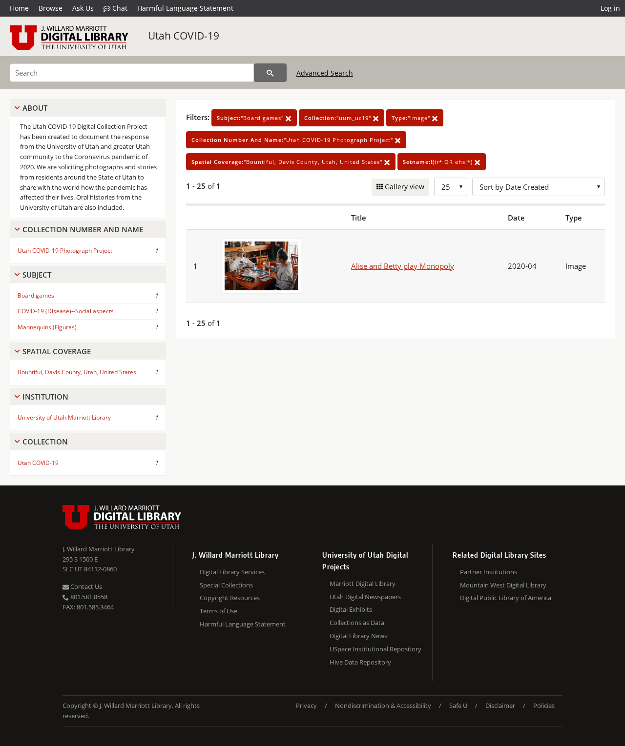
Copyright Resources (230, 597)
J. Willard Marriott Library (98, 548)
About (34, 108)
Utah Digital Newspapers (365, 596)
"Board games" (251, 117)
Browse (50, 8)
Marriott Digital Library (363, 583)
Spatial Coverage (56, 351)
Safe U (458, 705)
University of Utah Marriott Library (64, 417)
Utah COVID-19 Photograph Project (65, 250)
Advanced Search (324, 73)
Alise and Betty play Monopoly (402, 266)
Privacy (306, 705)
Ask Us (83, 8)
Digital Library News (358, 635)
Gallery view (403, 186)
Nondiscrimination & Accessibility (383, 705)
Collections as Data (357, 622)
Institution (45, 397)
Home (19, 8)
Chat (118, 8)
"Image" (412, 117)
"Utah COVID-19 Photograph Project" (293, 139)
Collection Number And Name (82, 229)
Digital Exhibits (351, 609)
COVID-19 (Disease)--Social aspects (66, 311)
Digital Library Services (232, 571)
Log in (610, 8)
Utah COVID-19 (183, 35)
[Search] (270, 72)
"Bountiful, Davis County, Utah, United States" (287, 161)
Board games (36, 295)
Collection (45, 441)
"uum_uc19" (338, 117)
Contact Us (85, 586)
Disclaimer (500, 705)
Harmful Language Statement (185, 8)
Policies (544, 705)
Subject (36, 275)
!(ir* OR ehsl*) (439, 161)
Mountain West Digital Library (503, 585)
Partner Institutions (488, 571)
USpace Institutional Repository (375, 649)
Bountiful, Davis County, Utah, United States (77, 372)
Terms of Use (218, 610)
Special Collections (226, 585)
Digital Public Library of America (505, 597)
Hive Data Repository (360, 662)
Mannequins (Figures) (47, 327)
